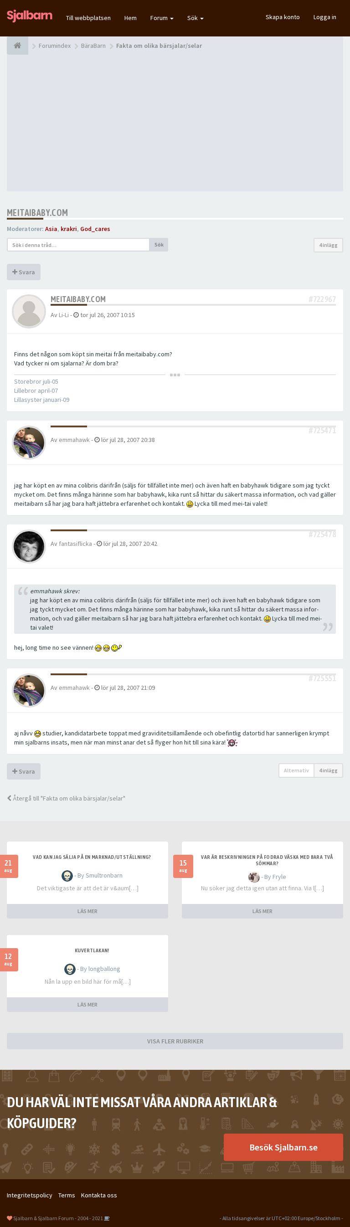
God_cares (95, 229)
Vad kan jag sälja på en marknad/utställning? (92, 857)
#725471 (322, 430)
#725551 (322, 678)
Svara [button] (26, 272)
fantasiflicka (75, 543)
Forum (159, 18)
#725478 (322, 534)
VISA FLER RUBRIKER (175, 1041)
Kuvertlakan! (92, 950)
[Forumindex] (17, 45)
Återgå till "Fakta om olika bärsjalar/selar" (68, 798)
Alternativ (296, 770)
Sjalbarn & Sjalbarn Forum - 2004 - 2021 (58, 1218)
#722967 (322, 299)
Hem (130, 18)
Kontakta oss (99, 1195)
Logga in (325, 17)
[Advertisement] (175, 123)
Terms (66, 1195)
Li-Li (64, 315)
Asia (51, 229)
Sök (193, 18)
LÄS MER (87, 911)
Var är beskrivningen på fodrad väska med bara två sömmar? (267, 860)
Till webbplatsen (88, 18)
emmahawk (74, 440)
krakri (69, 229)
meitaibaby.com (37, 212)
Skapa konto (283, 17)
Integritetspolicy (29, 1195)
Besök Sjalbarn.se (283, 1147)
